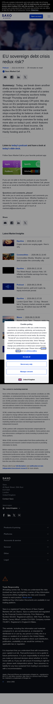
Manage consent (26, 372)
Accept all (26, 357)
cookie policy (21, 351)
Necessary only (27, 364)
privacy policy (37, 351)
